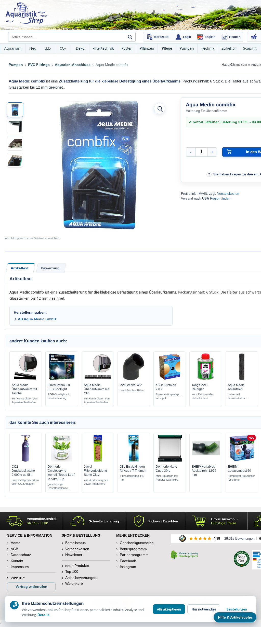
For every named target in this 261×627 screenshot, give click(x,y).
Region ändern (220, 198)
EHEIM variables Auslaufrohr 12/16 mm (204, 471)
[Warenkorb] (254, 37)
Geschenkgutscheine (137, 543)
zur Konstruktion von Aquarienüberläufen (24, 400)
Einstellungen (237, 609)
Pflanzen (147, 48)
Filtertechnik (103, 48)
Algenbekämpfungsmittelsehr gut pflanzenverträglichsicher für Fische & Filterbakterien (170, 396)
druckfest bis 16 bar (132, 390)
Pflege (167, 48)
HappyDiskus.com (234, 64)
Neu (32, 48)
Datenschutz (21, 555)
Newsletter (73, 555)
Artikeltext (20, 268)
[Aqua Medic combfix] (15, 109)
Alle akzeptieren (169, 609)
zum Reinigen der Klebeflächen (202, 396)
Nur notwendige (203, 609)
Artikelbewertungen (80, 578)
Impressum (20, 567)
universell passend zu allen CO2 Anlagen (25, 482)
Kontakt (17, 561)
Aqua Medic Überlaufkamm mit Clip (96, 389)
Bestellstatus (75, 543)
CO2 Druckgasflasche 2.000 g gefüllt (23, 471)
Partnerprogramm (134, 555)
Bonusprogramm (133, 549)
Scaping (250, 48)
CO (63, 48)
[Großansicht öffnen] (159, 108)
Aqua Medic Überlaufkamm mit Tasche (24, 389)
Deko (80, 48)
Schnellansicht (26, 378)
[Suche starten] (130, 37)
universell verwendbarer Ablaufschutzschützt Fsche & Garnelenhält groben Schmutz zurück (240, 396)
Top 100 (71, 571)
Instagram (128, 567)
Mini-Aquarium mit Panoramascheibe (167, 477)
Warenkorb (74, 583)
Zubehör (228, 48)
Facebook (128, 561)
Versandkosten (228, 194)
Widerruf (17, 578)
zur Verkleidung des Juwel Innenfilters (96, 482)
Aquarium (12, 48)
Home (15, 543)
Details (43, 615)
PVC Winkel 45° (131, 385)
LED (47, 48)
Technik (207, 48)
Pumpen (187, 48)
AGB (14, 549)
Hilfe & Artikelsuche (235, 617)
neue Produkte (77, 566)
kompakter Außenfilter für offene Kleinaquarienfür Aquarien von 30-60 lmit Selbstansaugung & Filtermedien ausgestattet (241, 478)
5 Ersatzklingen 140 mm (132, 477)
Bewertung (50, 268)
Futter (127, 48)
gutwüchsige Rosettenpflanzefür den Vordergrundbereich (60, 486)
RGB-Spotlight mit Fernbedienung (59, 396)
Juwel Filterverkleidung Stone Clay (95, 471)
